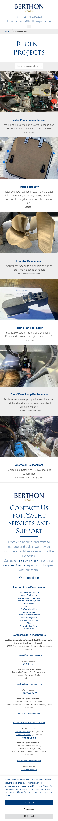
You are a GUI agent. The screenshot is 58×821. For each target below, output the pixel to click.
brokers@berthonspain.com (29, 760)
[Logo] (29, 7)
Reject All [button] (29, 816)
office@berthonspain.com (29, 713)
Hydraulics (29, 606)
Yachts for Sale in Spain (29, 620)
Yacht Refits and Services (29, 592)
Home (7, 31)
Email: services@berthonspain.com (29, 21)
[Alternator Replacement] (29, 449)
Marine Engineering (29, 595)
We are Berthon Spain (29, 626)
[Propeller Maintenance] (29, 245)
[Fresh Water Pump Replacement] (29, 380)
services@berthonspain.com (22, 565)
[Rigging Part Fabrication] (29, 312)
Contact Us (29, 628)
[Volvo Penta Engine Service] (29, 104)
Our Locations (29, 578)
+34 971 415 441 (30, 561)
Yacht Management (29, 617)
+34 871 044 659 (29, 769)
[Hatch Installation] (29, 174)
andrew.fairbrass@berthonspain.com (29, 722)
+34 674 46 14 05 (29, 693)
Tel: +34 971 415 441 (29, 17)
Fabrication (29, 603)
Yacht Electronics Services (29, 598)
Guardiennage (29, 612)
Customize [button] (29, 809)
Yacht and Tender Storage (29, 614)
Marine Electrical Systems (29, 601)
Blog (29, 623)
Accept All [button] (29, 802)
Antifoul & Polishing (29, 609)
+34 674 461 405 (22, 731)
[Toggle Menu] (29, 26)
